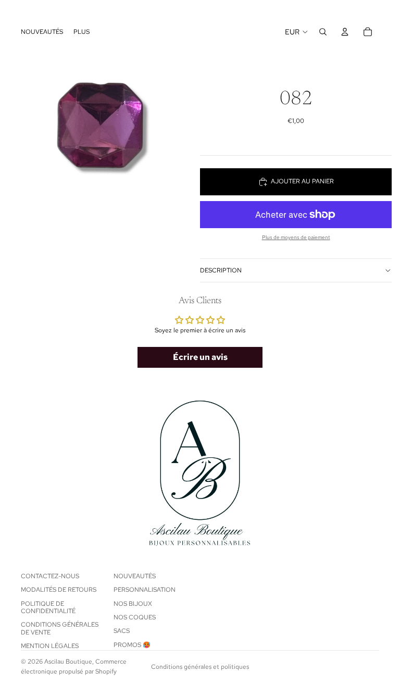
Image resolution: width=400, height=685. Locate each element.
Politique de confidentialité (48, 607)
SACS (122, 631)
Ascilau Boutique (68, 661)
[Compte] (344, 31)
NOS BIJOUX (133, 604)
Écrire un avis (200, 357)
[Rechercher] (322, 31)
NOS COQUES (135, 617)
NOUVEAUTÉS (135, 576)
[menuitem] (81, 32)
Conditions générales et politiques (200, 667)
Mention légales (50, 646)
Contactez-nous (50, 576)
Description (221, 270)
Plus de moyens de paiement (296, 237)
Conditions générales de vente (59, 629)
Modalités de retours (58, 590)
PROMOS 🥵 (132, 645)
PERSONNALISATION (145, 590)
